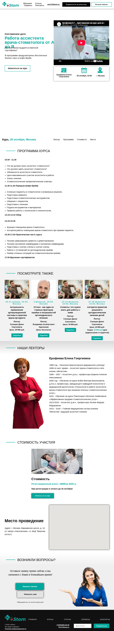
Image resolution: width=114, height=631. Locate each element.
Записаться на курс (17, 68)
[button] (76, 4)
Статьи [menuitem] (38, 3)
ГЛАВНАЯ (32, 619)
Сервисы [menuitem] (28, 5)
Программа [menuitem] (68, 139)
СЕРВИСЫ (85, 619)
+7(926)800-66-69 (62, 625)
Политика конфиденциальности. (15, 629)
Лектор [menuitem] (56, 139)
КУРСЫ (50, 619)
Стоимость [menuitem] (82, 139)
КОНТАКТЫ (105, 619)
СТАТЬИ (67, 619)
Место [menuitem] (93, 139)
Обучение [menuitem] (27, 3)
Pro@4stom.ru (63, 627)
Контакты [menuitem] (40, 5)
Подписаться (101, 626)
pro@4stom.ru (53, 4)
